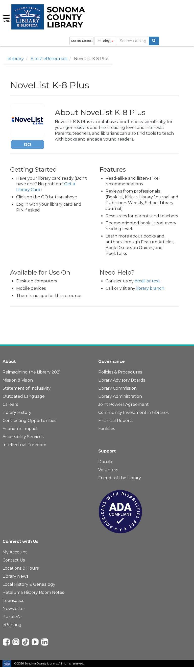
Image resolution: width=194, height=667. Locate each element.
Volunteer (108, 469)
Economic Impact (20, 428)
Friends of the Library (119, 477)
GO (27, 144)
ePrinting (12, 624)
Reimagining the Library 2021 (32, 372)
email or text (147, 281)
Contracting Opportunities (29, 420)
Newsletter (14, 608)
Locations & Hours (21, 568)
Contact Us (14, 560)
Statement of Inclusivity (27, 388)
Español (87, 40)
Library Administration (120, 396)
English (76, 40)
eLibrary (16, 58)
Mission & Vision (18, 380)
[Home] (51, 17)
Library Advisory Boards (121, 380)
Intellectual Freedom (24, 444)
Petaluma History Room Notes (33, 592)
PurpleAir (12, 616)
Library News (15, 576)
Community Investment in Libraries (133, 412)
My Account (15, 552)
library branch (150, 288)
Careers (10, 404)
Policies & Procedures (120, 372)
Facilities (106, 428)
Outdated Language (24, 396)
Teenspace (14, 600)
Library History (17, 412)
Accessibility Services (23, 436)
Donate (105, 461)
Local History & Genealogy (29, 584)
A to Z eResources (49, 58)
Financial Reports (115, 420)
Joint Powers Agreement (123, 404)
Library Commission (117, 388)
